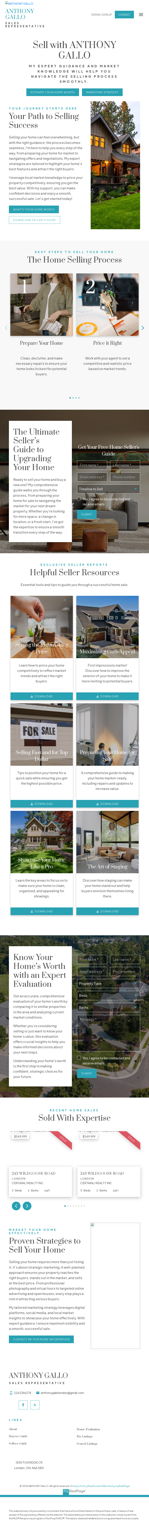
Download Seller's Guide (34, 220)
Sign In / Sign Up (101, 14)
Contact (124, 14)
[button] (101, 14)
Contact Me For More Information (41, 1339)
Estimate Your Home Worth (53, 92)
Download (44, 696)
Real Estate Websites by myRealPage (109, 1486)
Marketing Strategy (102, 92)
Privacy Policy (79, 1486)
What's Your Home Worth (34, 209)
